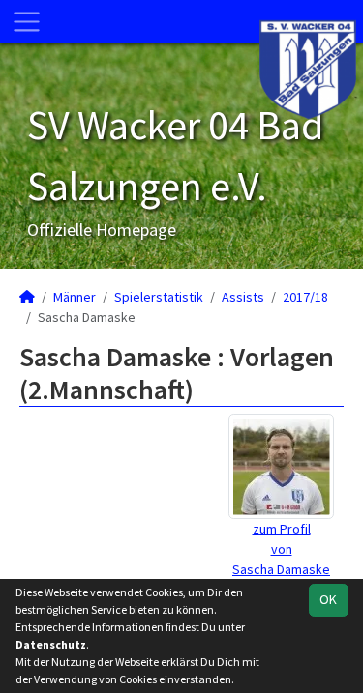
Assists (243, 296)
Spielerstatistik (158, 296)
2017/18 (305, 296)
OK (328, 599)
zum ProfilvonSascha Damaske (281, 549)
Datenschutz (50, 644)
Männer (74, 296)
